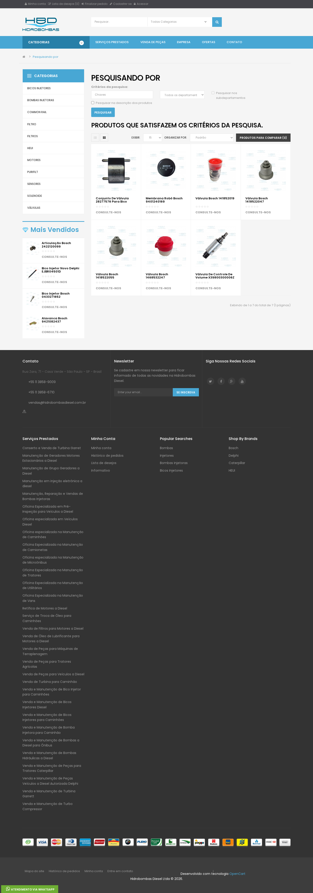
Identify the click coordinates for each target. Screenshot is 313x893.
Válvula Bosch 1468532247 (157, 276)
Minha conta (37, 4)
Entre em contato (120, 871)
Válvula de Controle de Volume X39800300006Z (214, 276)
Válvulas (33, 208)
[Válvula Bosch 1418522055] (116, 246)
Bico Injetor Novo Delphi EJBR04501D (60, 270)
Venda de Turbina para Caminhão (49, 681)
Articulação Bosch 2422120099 (56, 244)
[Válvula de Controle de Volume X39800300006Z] (215, 246)
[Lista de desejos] (100, 212)
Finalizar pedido (96, 4)
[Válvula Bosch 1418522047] (265, 170)
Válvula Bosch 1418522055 (107, 276)
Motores (34, 160)
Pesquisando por (45, 57)
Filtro (31, 124)
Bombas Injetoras (40, 100)
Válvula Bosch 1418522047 (256, 200)
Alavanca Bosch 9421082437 (54, 320)
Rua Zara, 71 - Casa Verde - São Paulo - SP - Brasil (62, 371)
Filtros (32, 136)
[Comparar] (111, 212)
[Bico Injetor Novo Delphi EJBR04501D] (32, 273)
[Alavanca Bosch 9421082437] (32, 323)
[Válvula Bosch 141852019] (215, 170)
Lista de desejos (103, 463)
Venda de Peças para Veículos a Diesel (53, 674)
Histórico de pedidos (107, 455)
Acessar (142, 4)
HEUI (30, 148)
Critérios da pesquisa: (109, 87)
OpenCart (237, 873)
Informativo (100, 470)
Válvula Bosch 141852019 (214, 198)
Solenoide (34, 196)
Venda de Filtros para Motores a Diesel (52, 628)
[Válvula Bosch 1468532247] (166, 246)
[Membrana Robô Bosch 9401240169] (166, 170)
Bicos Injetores (39, 88)
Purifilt (32, 172)
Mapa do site (34, 871)
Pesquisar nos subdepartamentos (230, 95)
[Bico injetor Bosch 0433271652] (32, 298)
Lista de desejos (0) (65, 4)
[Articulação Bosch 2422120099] (32, 248)
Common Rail (37, 112)
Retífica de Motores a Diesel (44, 608)
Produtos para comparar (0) (263, 138)
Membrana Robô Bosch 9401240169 (164, 200)
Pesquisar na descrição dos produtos (124, 103)
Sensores (34, 184)
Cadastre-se (122, 4)
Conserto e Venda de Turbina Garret (51, 448)
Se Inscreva (185, 392)
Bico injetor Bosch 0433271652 (56, 295)
